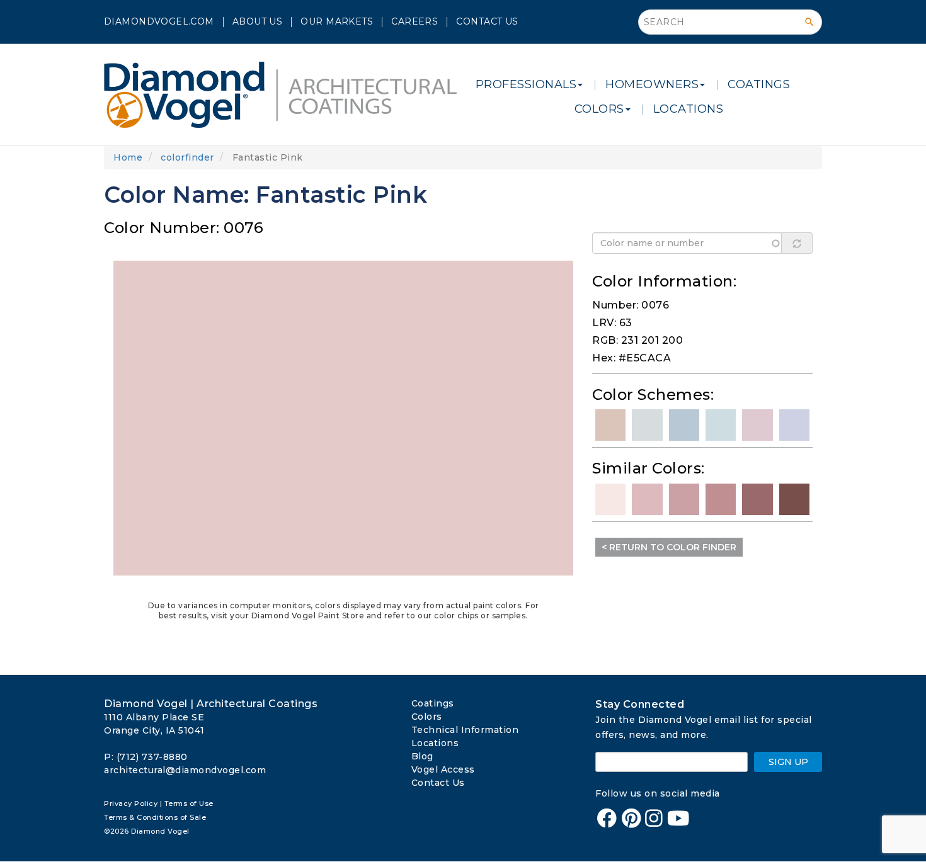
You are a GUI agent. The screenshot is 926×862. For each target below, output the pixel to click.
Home (127, 157)
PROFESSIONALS (526, 84)
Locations (435, 743)
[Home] (285, 95)
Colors (426, 716)
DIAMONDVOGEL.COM (159, 21)
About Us (257, 21)
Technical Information (465, 729)
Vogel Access (443, 769)
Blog (422, 756)
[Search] (809, 22)
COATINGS (759, 84)
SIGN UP (788, 762)
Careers (414, 21)
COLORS (599, 109)
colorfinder (187, 157)
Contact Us (487, 21)
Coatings (432, 703)
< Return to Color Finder (669, 547)
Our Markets (336, 21)
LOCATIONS (688, 109)
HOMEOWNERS (652, 84)
